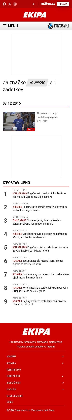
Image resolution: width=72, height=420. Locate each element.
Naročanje (42, 342)
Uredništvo (30, 342)
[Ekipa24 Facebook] (4, 4)
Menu (13, 26)
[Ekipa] (34, 15)
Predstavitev (16, 342)
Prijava (63, 4)
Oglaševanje (55, 342)
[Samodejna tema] (33, 4)
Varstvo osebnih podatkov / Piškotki (36, 346)
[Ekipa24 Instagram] (15, 4)
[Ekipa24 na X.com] (9, 4)
